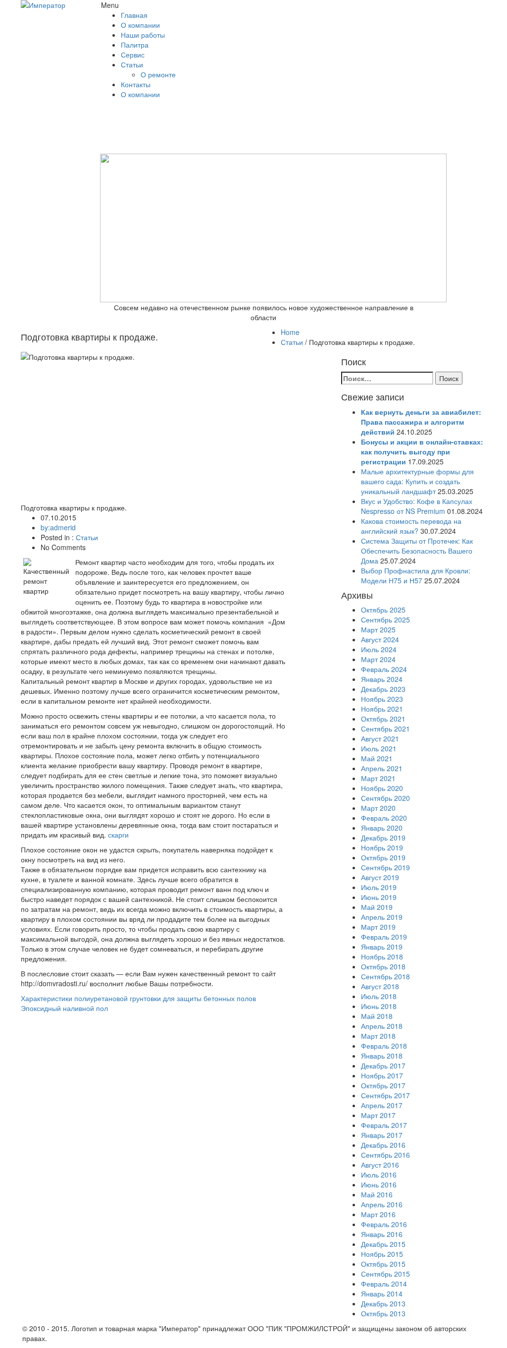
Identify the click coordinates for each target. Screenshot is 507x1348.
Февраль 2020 (384, 818)
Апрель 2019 (382, 917)
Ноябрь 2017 (382, 1075)
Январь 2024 (382, 679)
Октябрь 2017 (383, 1085)
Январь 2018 (382, 1056)
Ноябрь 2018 (382, 956)
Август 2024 (380, 639)
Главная (134, 15)
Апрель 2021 (382, 768)
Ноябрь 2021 (382, 709)
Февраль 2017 (384, 1125)
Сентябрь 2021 (385, 728)
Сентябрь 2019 (385, 867)
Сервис (133, 54)
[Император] (53, 5)
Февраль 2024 (384, 669)
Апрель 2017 (382, 1105)
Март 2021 (378, 778)
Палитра (135, 45)
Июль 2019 (379, 887)
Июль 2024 (379, 649)
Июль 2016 (379, 1175)
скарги (118, 835)
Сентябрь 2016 (385, 1155)
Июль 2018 (379, 996)
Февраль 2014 (384, 1284)
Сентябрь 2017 (385, 1095)
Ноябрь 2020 (382, 788)
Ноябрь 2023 (382, 699)
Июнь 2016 (379, 1184)
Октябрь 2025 (383, 610)
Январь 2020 (382, 828)
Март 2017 (378, 1115)
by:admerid (58, 527)
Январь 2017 (382, 1135)
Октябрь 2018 (383, 966)
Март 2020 (378, 808)
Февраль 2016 (384, 1224)
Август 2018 (380, 986)
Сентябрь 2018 (385, 976)
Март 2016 (378, 1214)
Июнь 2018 (379, 1006)
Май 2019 (377, 907)
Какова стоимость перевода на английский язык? (411, 526)
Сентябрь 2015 (385, 1274)
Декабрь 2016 (383, 1145)
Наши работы (143, 35)
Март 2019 (378, 927)
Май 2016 (377, 1194)
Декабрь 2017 (383, 1065)
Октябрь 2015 (383, 1264)
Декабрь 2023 (383, 689)
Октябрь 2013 (383, 1313)
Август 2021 (380, 738)
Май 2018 (377, 1016)
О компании (140, 25)
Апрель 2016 (382, 1204)
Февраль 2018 (384, 1046)
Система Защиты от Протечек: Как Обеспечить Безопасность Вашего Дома (417, 550)
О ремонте (158, 74)
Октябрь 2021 (383, 719)
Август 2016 (380, 1165)
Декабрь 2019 (383, 837)
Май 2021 (377, 758)
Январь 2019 (382, 947)
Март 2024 (378, 659)
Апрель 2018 (382, 1026)
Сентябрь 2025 (385, 619)
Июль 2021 (379, 748)
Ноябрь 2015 (382, 1254)
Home (290, 332)
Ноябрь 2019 (382, 847)
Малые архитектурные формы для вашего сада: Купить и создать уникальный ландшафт (417, 481)
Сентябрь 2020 (385, 798)
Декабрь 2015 (383, 1244)
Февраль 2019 (384, 937)
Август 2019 (380, 877)
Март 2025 (378, 629)
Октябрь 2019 (383, 857)
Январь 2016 (382, 1234)
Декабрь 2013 (383, 1303)
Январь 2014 (382, 1293)
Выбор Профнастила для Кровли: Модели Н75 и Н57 (415, 575)
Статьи (132, 64)
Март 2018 (378, 1036)
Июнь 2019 (379, 897)
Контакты (136, 84)
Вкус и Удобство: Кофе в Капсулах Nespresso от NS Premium (416, 506)
